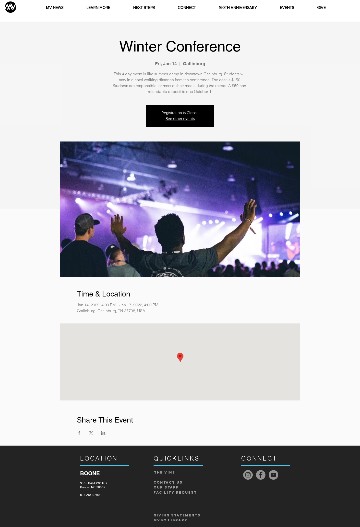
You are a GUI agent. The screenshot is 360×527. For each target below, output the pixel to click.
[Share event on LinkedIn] (103, 433)
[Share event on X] (91, 433)
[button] (98, 7)
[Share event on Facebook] (79, 433)
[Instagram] (248, 475)
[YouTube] (273, 475)
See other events (180, 118)
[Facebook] (260, 475)
